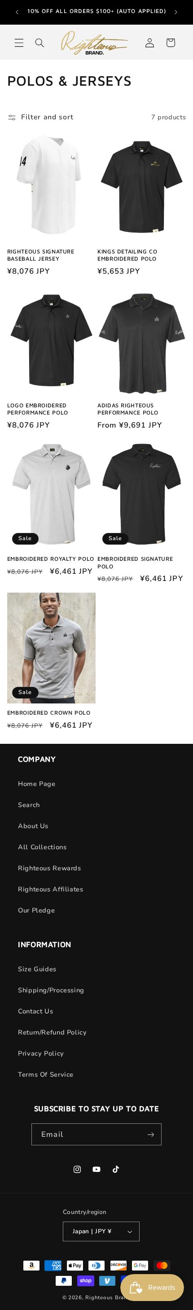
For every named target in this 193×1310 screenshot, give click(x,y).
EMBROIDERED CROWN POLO (49, 712)
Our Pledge (36, 910)
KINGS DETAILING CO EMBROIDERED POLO (127, 255)
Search (29, 804)
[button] (19, 42)
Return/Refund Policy (52, 1032)
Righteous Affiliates (50, 889)
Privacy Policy (41, 1053)
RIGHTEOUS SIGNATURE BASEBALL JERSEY (41, 255)
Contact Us (35, 1011)
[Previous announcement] (17, 12)
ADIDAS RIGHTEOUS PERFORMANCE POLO (127, 409)
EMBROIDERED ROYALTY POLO (50, 558)
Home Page (37, 783)
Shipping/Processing (51, 990)
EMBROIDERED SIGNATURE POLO (135, 562)
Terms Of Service (46, 1074)
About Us (33, 825)
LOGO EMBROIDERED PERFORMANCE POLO (37, 409)
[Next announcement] (176, 12)
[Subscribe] (150, 1134)
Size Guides (37, 969)
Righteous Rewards (49, 868)
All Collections (42, 847)
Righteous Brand (108, 1297)
